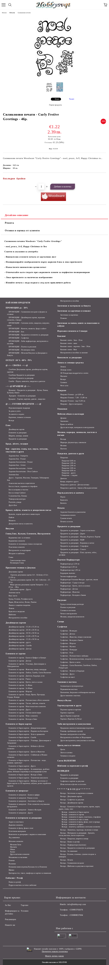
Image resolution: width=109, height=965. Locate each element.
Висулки (10, 529)
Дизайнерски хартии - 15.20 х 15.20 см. (24, 627)
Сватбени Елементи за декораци (21, 378)
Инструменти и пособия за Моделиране (75, 737)
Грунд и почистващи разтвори (72, 604)
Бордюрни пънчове (67, 573)
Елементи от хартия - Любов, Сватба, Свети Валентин (30, 673)
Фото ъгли (64, 386)
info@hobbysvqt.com (76, 904)
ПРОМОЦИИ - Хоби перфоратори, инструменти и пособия (27, 342)
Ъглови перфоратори (68, 576)
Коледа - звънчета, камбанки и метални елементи (81, 827)
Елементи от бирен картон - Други (22, 766)
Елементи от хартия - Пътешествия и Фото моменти (29, 700)
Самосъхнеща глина (17, 560)
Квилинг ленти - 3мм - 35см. (71, 340)
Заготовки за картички (69, 315)
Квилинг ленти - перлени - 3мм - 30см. (75, 346)
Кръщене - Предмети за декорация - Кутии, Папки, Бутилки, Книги (27, 391)
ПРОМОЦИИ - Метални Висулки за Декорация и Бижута (27, 354)
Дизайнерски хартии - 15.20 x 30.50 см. (24, 639)
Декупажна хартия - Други (20, 589)
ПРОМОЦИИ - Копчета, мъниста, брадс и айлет (27, 329)
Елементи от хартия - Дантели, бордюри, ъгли (27, 676)
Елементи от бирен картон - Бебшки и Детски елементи (25, 747)
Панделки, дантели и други (70, 454)
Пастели (63, 449)
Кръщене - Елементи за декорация (22, 396)
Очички (12, 860)
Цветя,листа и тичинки (68, 745)
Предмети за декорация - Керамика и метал (77, 543)
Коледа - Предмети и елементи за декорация (77, 848)
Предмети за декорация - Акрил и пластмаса (77, 530)
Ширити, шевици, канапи (18, 436)
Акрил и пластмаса (16, 822)
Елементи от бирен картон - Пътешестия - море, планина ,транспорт (26, 761)
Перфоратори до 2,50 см (69, 564)
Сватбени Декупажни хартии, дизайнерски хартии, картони (27, 370)
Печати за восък (66, 522)
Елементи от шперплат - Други (21, 813)
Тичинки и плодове (67, 756)
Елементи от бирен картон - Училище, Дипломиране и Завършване (29, 742)
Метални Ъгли (15, 845)
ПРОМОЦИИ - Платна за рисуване (22, 347)
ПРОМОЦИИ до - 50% (17, 308)
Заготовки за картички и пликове (74, 311)
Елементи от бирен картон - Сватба (22, 737)
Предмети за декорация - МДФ (72, 540)
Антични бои (14, 475)
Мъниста (12, 521)
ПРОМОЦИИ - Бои (16, 332)
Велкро (63, 379)
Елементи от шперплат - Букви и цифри (24, 795)
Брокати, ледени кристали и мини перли (24, 514)
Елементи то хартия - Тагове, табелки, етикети (27, 703)
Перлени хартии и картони (70, 710)
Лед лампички (14, 838)
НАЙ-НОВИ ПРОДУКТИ (18, 303)
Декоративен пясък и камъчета (21, 524)
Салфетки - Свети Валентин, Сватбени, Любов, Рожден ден (78, 666)
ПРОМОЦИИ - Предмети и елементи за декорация (29, 335)
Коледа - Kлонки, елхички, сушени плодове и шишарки (77, 855)
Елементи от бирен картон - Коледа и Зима (25, 775)
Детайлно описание (16, 215)
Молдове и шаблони (16, 553)
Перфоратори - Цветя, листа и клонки (75, 586)
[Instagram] (66, 921)
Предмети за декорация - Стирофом (74, 546)
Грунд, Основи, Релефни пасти (21, 599)
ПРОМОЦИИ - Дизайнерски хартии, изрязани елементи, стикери (26, 319)
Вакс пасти (13, 596)
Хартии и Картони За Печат (71, 719)
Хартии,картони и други (69, 705)
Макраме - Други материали (71, 404)
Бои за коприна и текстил (18, 490)
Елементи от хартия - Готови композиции (25, 713)
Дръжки (63, 418)
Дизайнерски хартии (16, 429)
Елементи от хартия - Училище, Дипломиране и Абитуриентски (26, 665)
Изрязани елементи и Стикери (72, 331)
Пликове (63, 318)
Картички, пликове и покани (20, 417)
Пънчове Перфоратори (68, 560)
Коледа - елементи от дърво (72, 824)
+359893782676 (76, 910)
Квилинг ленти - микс (68, 343)
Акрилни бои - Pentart (17, 459)
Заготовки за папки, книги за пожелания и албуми (78, 324)
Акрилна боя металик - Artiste (20, 468)
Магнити (13, 847)
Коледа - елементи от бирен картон (75, 812)
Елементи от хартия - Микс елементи (23, 716)
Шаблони (12, 615)
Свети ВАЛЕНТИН (66, 761)
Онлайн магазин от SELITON (54, 962)
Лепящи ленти (65, 370)
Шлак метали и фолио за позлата (73, 784)
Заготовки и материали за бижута (74, 306)
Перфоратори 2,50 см (68, 567)
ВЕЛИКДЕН (63, 771)
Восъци (63, 439)
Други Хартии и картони (69, 716)
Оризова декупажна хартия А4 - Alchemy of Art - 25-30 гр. (29, 576)
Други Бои (13, 505)
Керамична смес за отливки (19, 538)
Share (57, 99)
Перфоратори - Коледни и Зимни (73, 595)
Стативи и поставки (68, 610)
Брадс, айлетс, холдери (17, 444)
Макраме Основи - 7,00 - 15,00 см (73, 398)
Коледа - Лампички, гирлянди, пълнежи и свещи (79, 830)
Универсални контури (17, 499)
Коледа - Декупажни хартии (71, 796)
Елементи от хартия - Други (20, 710)
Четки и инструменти (68, 614)
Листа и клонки (66, 753)
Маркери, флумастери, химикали (73, 442)
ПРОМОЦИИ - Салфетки (19, 338)
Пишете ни (10, 925)
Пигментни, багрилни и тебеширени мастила (77, 692)
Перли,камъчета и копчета (70, 493)
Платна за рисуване (68, 607)
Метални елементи (16, 841)
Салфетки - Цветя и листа (70, 662)
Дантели (63, 478)
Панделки (64, 458)
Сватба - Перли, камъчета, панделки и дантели (27, 381)
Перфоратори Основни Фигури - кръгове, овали (79, 580)
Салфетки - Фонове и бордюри (72, 671)
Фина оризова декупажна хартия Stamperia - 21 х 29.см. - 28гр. (28, 586)
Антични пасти (14, 593)
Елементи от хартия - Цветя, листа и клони (25, 682)
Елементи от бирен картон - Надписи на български (28, 731)
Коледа (11, 420)
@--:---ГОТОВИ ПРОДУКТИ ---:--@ (23, 404)
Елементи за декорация (18, 433)
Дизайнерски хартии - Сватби (20, 646)
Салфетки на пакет (67, 677)
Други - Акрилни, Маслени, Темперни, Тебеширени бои (28, 479)
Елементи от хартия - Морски (20, 691)
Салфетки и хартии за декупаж (72, 781)
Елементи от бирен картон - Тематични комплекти (28, 778)
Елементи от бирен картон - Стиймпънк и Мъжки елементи (27, 756)
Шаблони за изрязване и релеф (72, 766)
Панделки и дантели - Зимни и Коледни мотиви (78, 488)
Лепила (11, 608)
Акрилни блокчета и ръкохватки (73, 512)
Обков (12, 849)
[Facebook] (59, 921)
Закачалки (64, 421)
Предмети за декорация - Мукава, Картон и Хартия (80, 537)
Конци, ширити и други (69, 482)
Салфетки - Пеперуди (68, 650)
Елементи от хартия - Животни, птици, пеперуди (27, 669)
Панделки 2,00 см (69, 466)
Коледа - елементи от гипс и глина (75, 819)
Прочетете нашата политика (55, 951)
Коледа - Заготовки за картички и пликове (76, 793)
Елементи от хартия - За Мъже (21, 688)
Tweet (71, 99)
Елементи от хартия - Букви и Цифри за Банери (27, 658)
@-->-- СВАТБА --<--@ (17, 365)
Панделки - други (69, 473)
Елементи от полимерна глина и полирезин (25, 544)
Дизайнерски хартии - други (20, 642)
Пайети (11, 517)
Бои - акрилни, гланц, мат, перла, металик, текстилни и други (27, 450)
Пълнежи (12, 864)
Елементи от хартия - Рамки (20, 679)
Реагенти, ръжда (15, 502)
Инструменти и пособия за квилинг (74, 353)
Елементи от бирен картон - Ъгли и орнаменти (27, 734)
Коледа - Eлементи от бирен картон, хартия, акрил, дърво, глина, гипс (79, 808)
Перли (62, 497)
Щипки (11, 870)
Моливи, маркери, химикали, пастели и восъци (77, 433)
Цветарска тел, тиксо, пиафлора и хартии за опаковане (30, 873)
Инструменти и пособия (18, 618)
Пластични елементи (17, 547)
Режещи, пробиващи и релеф (71, 731)
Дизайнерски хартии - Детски (20, 649)
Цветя (62, 749)
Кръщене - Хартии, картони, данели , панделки (27, 399)
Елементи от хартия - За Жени (20, 685)
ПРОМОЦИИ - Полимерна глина (22, 350)
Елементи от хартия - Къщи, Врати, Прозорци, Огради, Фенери (26, 696)
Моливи (63, 446)
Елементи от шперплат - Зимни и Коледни (25, 810)
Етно (8, 425)
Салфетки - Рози (66, 653)
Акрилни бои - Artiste (17, 465)
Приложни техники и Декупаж (21, 568)
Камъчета (64, 500)
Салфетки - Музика (68, 646)
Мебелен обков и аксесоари (70, 414)
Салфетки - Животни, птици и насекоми (75, 637)
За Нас (8, 905)
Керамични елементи (17, 541)
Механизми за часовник (18, 857)
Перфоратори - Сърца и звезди (72, 583)
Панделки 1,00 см (69, 463)
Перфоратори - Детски (69, 589)
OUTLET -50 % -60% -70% (19, 360)
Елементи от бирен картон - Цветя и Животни (27, 752)
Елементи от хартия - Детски (20, 661)
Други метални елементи (19, 854)
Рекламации (10, 919)
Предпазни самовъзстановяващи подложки (77, 728)
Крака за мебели (66, 424)
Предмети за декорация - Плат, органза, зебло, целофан (78, 553)
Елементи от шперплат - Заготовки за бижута (26, 801)
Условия (24, 911)
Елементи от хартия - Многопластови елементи (27, 706)
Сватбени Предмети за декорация (22, 375)
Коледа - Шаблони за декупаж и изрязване (76, 866)
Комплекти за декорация (69, 358)
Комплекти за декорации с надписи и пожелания (27, 834)
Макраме (61, 390)
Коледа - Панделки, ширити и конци (74, 839)
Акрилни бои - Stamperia (18, 456)
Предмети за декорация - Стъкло (73, 549)
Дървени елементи (16, 825)
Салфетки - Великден (68, 631)
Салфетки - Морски (68, 643)
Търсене (24, 905)
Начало (4, 12)
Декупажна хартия (16, 572)
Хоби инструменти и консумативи (74, 724)
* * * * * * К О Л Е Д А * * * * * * (73, 789)
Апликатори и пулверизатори (71, 686)
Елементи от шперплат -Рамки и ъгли (23, 798)
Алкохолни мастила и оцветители (22, 483)
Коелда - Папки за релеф (69, 842)
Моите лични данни (54, 956)
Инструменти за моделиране (20, 550)
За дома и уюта (14, 411)
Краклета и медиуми (17, 611)
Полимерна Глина (17, 563)
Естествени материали (17, 831)
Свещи (60, 622)
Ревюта (9, 222)
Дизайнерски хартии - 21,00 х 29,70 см (24, 636)
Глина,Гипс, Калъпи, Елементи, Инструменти (28, 534)
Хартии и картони (67, 713)
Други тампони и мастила (70, 696)
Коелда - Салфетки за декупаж (72, 800)
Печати (12, 12)
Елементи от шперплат (17, 791)
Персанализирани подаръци (19, 408)
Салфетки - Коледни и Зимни (71, 640)
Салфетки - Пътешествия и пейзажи (74, 656)
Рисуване (61, 600)
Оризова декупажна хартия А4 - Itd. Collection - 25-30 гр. (30, 581)
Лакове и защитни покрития (19, 605)
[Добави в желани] (102, 177)
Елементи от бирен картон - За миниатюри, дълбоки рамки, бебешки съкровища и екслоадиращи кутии (28, 770)
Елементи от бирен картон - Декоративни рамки (27, 728)
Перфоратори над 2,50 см (70, 570)
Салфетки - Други (67, 674)
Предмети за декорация (18, 439)
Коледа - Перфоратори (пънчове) (73, 845)
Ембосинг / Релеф (14, 878)
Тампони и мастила (67, 682)
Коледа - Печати (66, 860)
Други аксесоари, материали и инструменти (77, 427)
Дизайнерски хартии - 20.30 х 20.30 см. (24, 630)
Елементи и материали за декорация (24, 818)
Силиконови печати (24, 12)
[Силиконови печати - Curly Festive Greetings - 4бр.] (54, 78)
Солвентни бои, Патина (18, 496)
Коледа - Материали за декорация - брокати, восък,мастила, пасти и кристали (77, 834)
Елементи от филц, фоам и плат (21, 828)
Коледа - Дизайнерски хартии (71, 803)
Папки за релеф (15, 882)
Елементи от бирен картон (19, 724)
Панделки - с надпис (69, 475)
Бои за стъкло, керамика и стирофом (23, 486)
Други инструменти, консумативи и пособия (77, 741)
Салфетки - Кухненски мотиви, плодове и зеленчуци (80, 659)
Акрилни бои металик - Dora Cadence (23, 472)
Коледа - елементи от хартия (73, 815)
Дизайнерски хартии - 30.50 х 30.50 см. (24, 633)
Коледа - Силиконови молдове (72, 863)
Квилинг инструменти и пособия (73, 734)
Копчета (63, 503)
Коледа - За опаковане (68, 851)
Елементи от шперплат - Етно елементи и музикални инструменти (28, 805)
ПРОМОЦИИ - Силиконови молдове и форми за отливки (27, 313)
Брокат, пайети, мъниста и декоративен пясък (28, 510)
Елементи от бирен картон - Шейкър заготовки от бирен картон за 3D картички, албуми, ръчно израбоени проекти (29, 783)
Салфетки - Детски (67, 634)
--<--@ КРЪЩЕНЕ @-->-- (18, 386)
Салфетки (62, 627)
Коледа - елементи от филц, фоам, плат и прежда (81, 822)
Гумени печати (66, 518)
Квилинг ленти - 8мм (68, 350)
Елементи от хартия (15, 654)
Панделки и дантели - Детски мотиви (74, 485)
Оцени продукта (55, 105)
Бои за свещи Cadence (17, 493)
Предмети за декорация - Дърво (72, 534)
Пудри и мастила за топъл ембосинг (23, 885)
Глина (11, 557)
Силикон (63, 382)
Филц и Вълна (64, 700)
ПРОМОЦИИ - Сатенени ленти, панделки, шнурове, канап (28, 324)
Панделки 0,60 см (69, 461)
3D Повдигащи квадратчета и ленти (74, 373)
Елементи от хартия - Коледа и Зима (23, 719)
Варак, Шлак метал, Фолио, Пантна (22, 602)
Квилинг (61, 336)
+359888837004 (76, 915)
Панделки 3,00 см (69, 468)
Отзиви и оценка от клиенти (22, 230)
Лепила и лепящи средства (70, 363)
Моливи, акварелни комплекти (72, 617)
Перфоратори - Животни (69, 592)
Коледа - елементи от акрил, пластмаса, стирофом (81, 817)
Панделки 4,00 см (69, 471)
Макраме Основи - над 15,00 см (72, 401)
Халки (12, 852)
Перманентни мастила (68, 689)
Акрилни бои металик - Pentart (21, 462)
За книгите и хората (16, 414)
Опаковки (62, 409)
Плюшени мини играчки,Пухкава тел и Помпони (28, 867)
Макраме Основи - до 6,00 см (72, 395)
